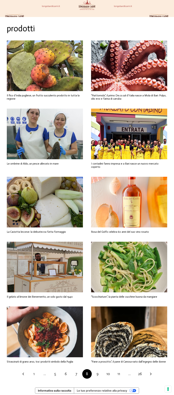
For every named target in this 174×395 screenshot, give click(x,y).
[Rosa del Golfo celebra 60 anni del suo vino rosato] (129, 202)
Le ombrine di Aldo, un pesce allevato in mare (33, 163)
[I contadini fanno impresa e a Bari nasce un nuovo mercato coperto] (129, 134)
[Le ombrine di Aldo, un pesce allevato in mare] (45, 134)
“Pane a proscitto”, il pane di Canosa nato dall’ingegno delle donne (128, 361)
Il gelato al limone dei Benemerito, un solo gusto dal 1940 (40, 296)
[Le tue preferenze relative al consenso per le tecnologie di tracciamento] (168, 389)
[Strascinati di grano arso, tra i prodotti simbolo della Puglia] (45, 331)
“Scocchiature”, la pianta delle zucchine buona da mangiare (124, 296)
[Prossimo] (150, 374)
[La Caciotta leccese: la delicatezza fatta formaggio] (45, 202)
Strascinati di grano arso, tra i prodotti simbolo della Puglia (40, 361)
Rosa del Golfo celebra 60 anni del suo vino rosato (120, 231)
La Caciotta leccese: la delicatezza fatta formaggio (36, 231)
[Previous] (23, 374)
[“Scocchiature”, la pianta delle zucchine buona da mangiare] (129, 267)
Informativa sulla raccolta (54, 390)
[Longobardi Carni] (87, 8)
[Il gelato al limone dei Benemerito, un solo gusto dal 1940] (45, 267)
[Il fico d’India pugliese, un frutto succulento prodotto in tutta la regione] (45, 65)
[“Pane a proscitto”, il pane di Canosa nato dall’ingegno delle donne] (129, 331)
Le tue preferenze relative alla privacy (102, 390)
